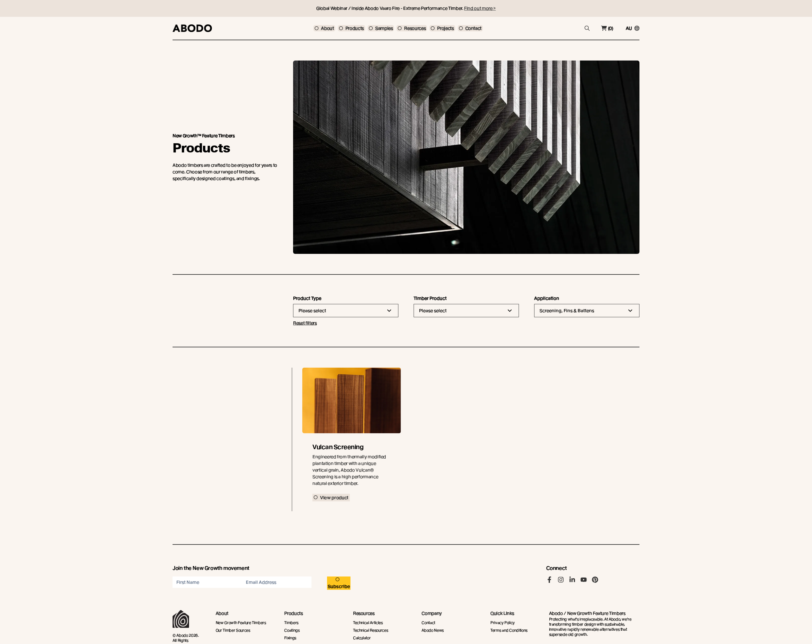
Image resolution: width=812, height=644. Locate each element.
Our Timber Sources (233, 630)
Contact (428, 622)
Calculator (362, 637)
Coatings (291, 630)
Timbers (291, 622)
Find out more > (480, 8)
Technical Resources (370, 630)
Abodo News (433, 630)
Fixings (290, 637)
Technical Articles (368, 622)
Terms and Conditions (508, 630)
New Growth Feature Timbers (241, 622)
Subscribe (339, 586)
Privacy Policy (502, 622)
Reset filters (305, 322)
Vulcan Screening (337, 447)
